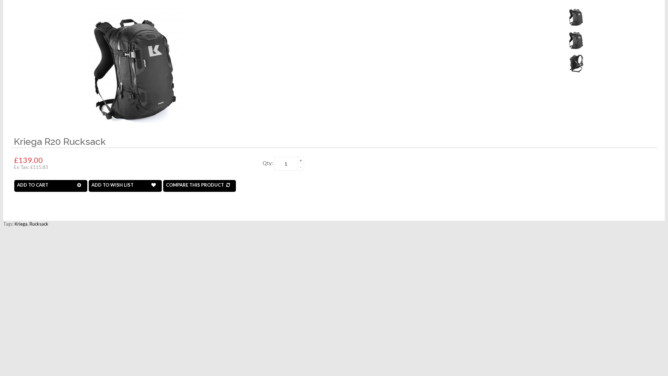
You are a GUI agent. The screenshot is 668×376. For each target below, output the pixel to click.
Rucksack (39, 224)
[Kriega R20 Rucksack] (135, 67)
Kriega (21, 224)
